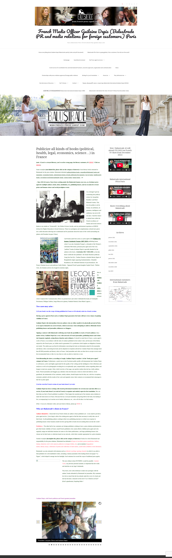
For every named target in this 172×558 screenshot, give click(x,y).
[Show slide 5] (58, 544)
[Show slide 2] (51, 544)
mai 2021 (110, 254)
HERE (78, 404)
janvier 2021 (111, 258)
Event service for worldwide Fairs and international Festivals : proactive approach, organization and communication (80, 67)
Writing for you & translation (89, 75)
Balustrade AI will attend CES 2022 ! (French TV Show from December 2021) (109, 91)
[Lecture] (111, 170)
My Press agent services (96, 60)
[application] (120, 165)
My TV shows (63, 83)
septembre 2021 (112, 246)
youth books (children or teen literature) (89, 446)
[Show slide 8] (65, 544)
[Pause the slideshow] (96, 522)
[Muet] (126, 170)
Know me (105, 75)
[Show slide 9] (68, 544)
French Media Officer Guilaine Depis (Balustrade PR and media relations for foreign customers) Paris (86, 33)
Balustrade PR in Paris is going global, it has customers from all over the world (108, 52)
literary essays (44, 446)
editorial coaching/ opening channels (76, 451)
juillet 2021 (111, 250)
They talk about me (119, 75)
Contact (74, 83)
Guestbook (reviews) (79, 60)
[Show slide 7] (63, 544)
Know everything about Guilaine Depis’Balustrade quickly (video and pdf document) (61, 52)
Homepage (67, 60)
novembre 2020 (112, 267)
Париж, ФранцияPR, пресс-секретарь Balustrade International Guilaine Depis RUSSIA (106, 83)
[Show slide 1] (49, 544)
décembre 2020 (112, 262)
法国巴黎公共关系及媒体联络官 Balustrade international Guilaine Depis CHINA (64, 91)
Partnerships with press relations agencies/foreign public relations (60, 75)
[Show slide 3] (54, 544)
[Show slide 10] (70, 544)
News (117, 67)
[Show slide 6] (61, 544)
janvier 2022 (111, 237)
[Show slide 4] (56, 544)
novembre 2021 (112, 241)
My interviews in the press (47, 83)
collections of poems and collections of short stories (63, 446)
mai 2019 (110, 271)
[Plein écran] (129, 170)
